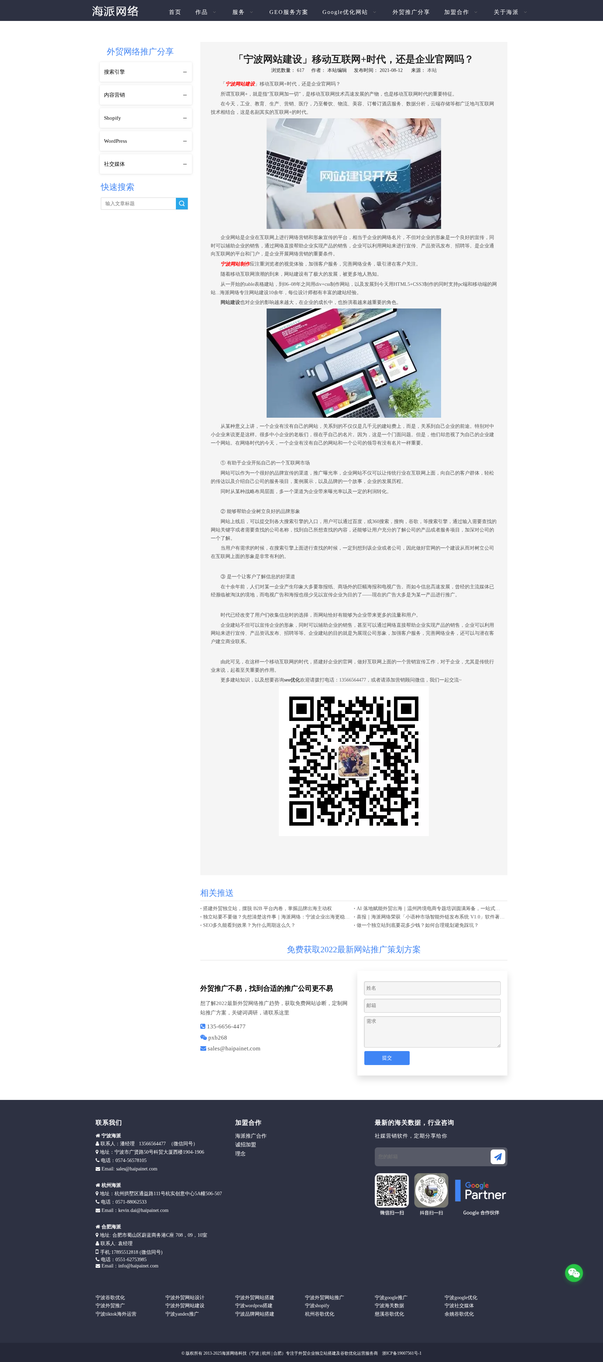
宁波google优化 (461, 1297)
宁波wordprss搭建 (254, 1305)
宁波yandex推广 (182, 1314)
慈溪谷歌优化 (389, 1314)
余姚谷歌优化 (459, 1314)
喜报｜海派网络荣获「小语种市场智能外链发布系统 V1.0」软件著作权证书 (431, 917)
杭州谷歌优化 (319, 1314)
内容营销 (114, 95)
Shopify (112, 118)
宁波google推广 (391, 1297)
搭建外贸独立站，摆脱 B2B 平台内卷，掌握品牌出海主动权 (267, 908)
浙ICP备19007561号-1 (401, 1353)
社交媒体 (114, 164)
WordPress (115, 141)
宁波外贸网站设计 (184, 1297)
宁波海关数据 (389, 1305)
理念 (240, 1153)
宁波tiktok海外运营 (116, 1314)
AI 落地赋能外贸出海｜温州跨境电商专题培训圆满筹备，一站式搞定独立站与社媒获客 (431, 908)
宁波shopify (317, 1305)
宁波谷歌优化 (110, 1297)
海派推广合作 (251, 1136)
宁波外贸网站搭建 (254, 1297)
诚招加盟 (245, 1144)
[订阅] (498, 1156)
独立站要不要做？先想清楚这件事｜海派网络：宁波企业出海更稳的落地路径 (277, 917)
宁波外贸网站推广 (324, 1297)
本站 (432, 70)
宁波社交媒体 (459, 1305)
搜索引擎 (114, 72)
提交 (387, 1057)
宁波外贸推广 (110, 1305)
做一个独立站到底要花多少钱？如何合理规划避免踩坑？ (418, 925)
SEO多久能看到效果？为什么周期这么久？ (249, 925)
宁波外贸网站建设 (184, 1305)
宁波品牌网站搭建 (254, 1314)
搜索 (182, 203)
